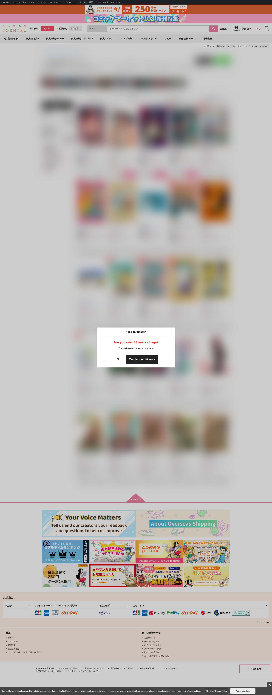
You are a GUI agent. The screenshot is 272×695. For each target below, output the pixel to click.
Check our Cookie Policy (216, 690)
